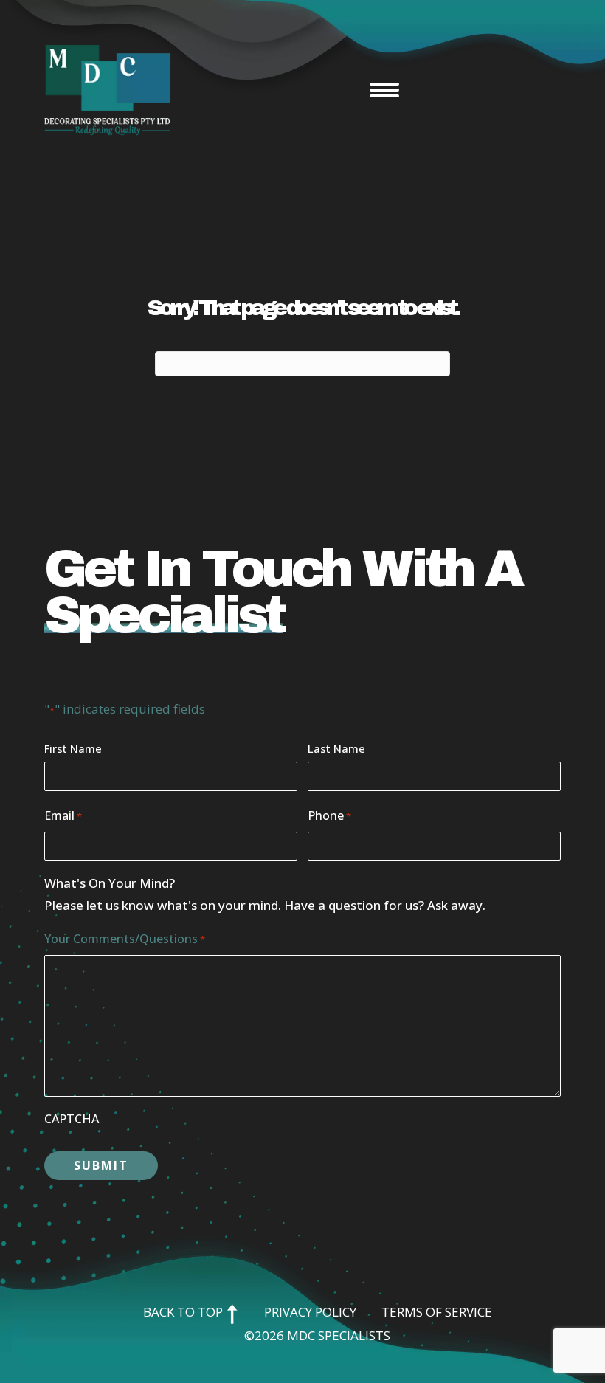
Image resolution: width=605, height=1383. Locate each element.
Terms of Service (436, 1311)
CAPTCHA (71, 1119)
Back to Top (184, 1311)
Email (63, 815)
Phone (329, 815)
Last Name (336, 748)
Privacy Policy (310, 1311)
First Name (73, 748)
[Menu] (384, 90)
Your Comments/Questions (124, 939)
